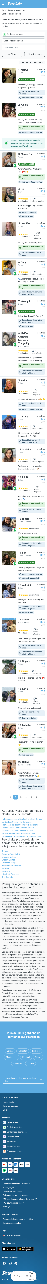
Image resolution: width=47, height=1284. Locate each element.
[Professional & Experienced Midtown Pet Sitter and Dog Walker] (23, 353)
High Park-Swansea (10, 874)
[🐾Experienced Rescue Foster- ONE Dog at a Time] (23, 278)
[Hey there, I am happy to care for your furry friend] (23, 83)
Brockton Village (9, 857)
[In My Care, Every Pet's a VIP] (23, 314)
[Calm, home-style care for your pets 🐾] (23, 494)
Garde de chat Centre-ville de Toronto (17, 830)
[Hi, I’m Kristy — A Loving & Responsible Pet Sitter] (23, 429)
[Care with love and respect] (23, 703)
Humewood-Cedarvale (11, 865)
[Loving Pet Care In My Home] (23, 239)
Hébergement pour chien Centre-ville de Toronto (22, 819)
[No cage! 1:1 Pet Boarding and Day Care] (23, 599)
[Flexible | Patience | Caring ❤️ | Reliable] (23, 671)
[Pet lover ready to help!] (23, 532)
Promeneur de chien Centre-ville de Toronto (20, 825)
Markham (6, 871)
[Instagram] (10, 1263)
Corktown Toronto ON (11, 854)
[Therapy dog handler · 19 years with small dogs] (23, 565)
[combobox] (23, 34)
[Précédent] (10, 797)
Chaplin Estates (8, 860)
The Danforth (7, 877)
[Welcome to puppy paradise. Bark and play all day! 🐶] (23, 459)
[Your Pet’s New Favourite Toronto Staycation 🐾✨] (23, 775)
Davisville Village (9, 863)
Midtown (5, 868)
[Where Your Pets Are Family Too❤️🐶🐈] (23, 168)
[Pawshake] (15, 3)
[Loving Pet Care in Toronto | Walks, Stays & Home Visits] (23, 118)
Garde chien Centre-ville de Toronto (17, 822)
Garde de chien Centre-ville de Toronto (18, 828)
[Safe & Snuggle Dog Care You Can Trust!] (23, 202)
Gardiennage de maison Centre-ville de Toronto (21, 836)
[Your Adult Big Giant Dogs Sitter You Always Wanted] (23, 636)
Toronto (5, 851)
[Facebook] (4, 1263)
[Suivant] (36, 797)
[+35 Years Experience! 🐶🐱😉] (23, 395)
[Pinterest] (15, 1263)
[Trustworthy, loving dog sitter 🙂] (23, 740)
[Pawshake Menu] (3, 4)
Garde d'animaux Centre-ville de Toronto (18, 833)
